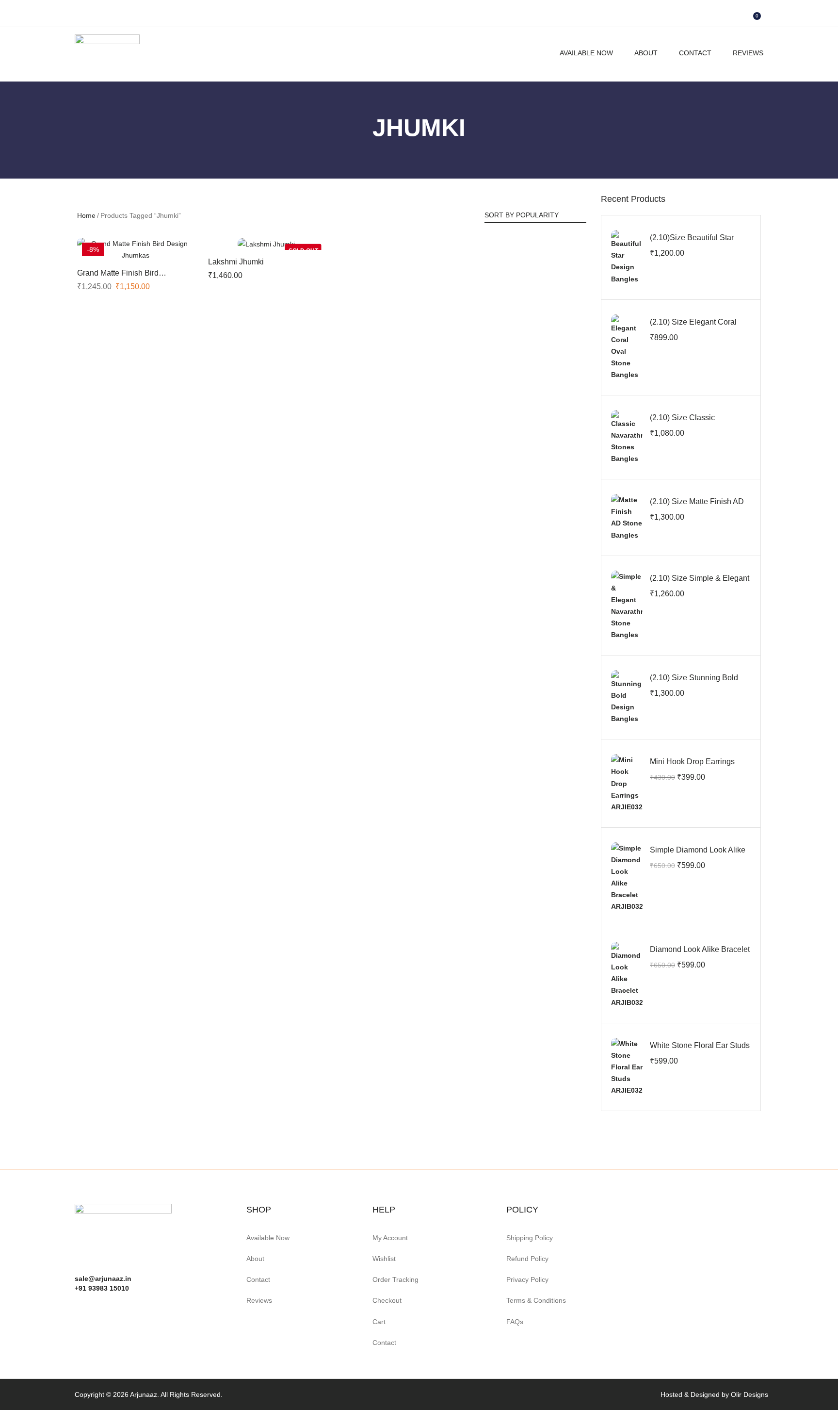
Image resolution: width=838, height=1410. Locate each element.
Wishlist (384, 1258)
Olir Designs (749, 1394)
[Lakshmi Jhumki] (266, 244)
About (646, 53)
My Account (390, 1238)
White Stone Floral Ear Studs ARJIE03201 (700, 1050)
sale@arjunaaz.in (103, 1278)
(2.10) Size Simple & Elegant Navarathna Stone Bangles (699, 583)
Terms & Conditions (536, 1300)
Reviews (748, 53)
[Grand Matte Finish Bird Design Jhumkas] (135, 249)
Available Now (586, 53)
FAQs (514, 1322)
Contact (695, 53)
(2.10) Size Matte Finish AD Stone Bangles (697, 506)
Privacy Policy (527, 1279)
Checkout (387, 1300)
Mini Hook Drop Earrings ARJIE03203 (692, 766)
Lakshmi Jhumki (236, 262)
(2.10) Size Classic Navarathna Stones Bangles (698, 422)
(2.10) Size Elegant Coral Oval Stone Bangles (693, 327)
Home (86, 215)
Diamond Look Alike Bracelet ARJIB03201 (700, 954)
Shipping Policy (529, 1238)
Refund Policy (527, 1258)
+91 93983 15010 (102, 1288)
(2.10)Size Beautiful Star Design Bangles (692, 242)
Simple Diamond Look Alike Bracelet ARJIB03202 (697, 855)
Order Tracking (395, 1279)
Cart (379, 1322)
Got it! (792, 16)
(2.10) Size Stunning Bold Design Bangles (694, 682)
